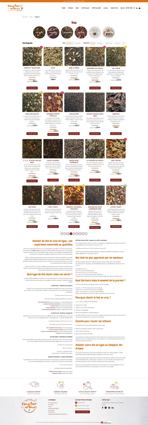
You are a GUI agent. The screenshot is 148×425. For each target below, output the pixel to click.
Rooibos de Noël (56, 373)
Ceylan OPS (74, 114)
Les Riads (32, 207)
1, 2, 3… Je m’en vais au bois (32, 161)
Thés (63, 8)
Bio (123, 43)
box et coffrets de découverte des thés (96, 248)
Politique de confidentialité (50, 422)
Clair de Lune (60, 351)
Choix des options (32, 88)
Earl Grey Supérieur (44, 302)
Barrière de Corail (95, 68)
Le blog (50, 406)
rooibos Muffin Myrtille (82, 274)
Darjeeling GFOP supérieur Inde (95, 208)
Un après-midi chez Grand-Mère (52, 304)
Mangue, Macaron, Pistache (74, 208)
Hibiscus (115, 114)
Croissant (69, 43)
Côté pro (129, 8)
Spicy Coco (53, 207)
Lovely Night (116, 207)
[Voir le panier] (139, 8)
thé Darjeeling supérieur (49, 309)
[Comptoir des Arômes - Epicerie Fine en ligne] (15, 8)
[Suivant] (86, 233)
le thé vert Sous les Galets (56, 329)
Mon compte (51, 410)
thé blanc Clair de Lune (83, 272)
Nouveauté (99, 43)
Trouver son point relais (82, 411)
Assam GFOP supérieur (74, 161)
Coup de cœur (108, 43)
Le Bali (58, 333)
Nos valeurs (51, 404)
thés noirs (69, 295)
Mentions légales (67, 422)
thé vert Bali (80, 270)
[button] (134, 8)
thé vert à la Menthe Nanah (49, 331)
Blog (123, 8)
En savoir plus (32, 77)
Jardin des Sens (56, 353)
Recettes (114, 8)
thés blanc (69, 344)
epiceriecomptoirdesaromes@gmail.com (57, 414)
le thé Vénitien (55, 306)
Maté (53, 68)
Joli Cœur (116, 68)
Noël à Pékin (74, 68)
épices (70, 8)
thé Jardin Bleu (51, 307)
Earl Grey (84, 269)
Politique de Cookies (60, 422)
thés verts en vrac (67, 321)
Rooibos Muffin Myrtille (53, 115)
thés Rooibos (69, 365)
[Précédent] (62, 233)
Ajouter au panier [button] (53, 88)
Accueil (24, 17)
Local (105, 8)
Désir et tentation (32, 68)
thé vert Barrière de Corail (53, 327)
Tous (93, 43)
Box (77, 8)
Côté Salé (85, 8)
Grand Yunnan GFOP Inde (95, 115)
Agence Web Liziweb (88, 422)
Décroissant (78, 43)
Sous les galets (32, 114)
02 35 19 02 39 (51, 412)
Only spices (116, 160)
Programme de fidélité (53, 408)
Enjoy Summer (53, 160)
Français (117, 43)
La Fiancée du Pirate (95, 160)
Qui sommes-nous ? (52, 402)
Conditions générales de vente (77, 422)
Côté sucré (96, 8)
